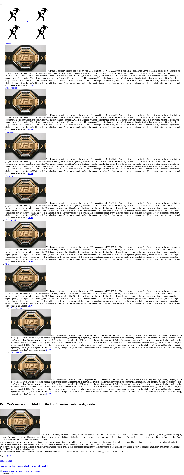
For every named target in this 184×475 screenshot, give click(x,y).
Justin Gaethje (17, 352)
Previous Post (6, 461)
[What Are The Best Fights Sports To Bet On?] (27, 19)
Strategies (9, 132)
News (7, 264)
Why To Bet (10, 220)
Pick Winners (11, 88)
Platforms (9, 176)
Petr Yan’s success (18, 308)
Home (8, 44)
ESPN (30, 85)
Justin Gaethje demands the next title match (24, 466)
